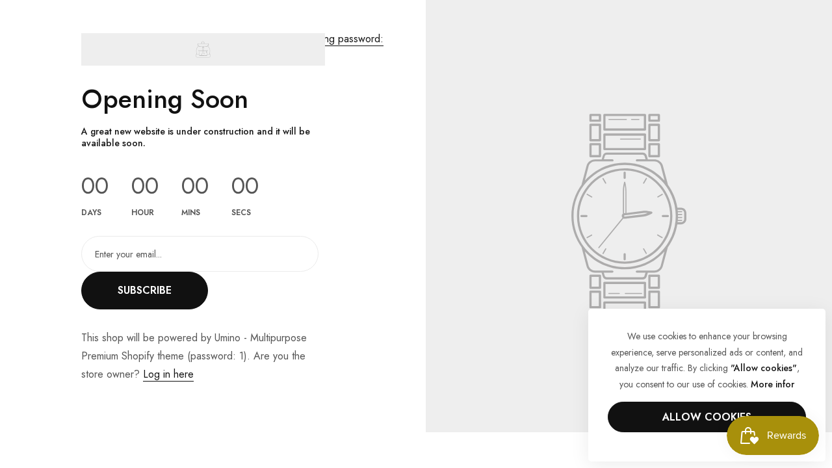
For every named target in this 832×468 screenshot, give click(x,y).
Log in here (168, 374)
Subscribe (145, 290)
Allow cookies (706, 417)
